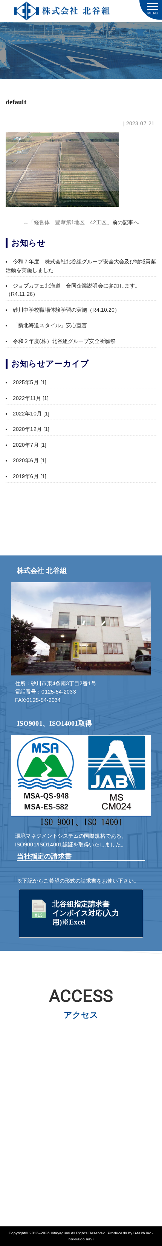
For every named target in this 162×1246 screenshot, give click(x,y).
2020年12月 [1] (31, 429)
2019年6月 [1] (29, 476)
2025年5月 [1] (29, 382)
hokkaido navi (81, 1239)
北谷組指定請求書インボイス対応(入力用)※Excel (85, 913)
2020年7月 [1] (29, 445)
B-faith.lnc (142, 1233)
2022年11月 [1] (31, 398)
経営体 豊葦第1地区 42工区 (70, 222)
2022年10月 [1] (31, 414)
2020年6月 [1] (29, 460)
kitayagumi (60, 1233)
